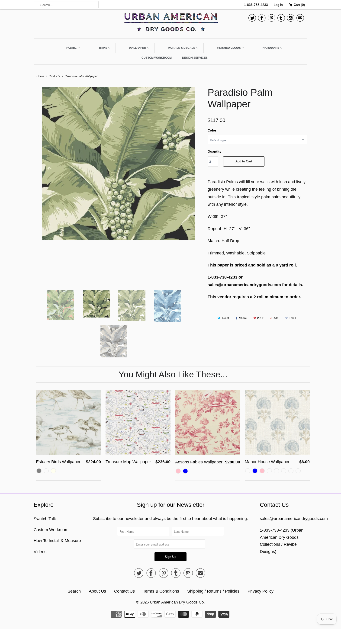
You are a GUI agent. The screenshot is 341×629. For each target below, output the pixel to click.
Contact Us (124, 591)
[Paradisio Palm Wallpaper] (118, 163)
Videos (40, 551)
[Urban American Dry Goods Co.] (170, 23)
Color (212, 130)
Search (74, 591)
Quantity (214, 151)
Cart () (299, 4)
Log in (278, 4)
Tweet (225, 318)
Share (243, 318)
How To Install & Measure (57, 540)
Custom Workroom (51, 529)
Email (292, 318)
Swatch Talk (45, 519)
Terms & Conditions (161, 591)
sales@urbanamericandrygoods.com (294, 518)
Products (54, 76)
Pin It (260, 318)
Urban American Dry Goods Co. (177, 602)
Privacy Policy (260, 591)
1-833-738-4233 (256, 4)
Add (276, 318)
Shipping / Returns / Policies (213, 591)
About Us (97, 591)
